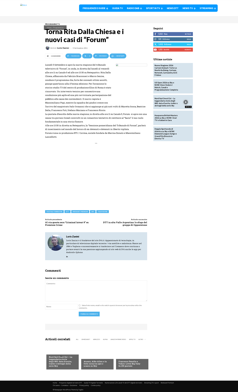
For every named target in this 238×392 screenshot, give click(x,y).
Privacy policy (84, 385)
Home (49, 27)
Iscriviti (188, 50)
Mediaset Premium (167, 383)
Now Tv (52, 352)
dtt (67, 212)
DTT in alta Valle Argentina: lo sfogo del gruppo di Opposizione (125, 223)
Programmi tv (58, 27)
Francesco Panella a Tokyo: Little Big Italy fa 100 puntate (129, 363)
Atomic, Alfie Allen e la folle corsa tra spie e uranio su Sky (95, 363)
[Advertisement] (96, 175)
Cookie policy (95, 385)
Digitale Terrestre (54, 212)
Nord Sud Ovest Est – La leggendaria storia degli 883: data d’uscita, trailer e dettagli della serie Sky (60, 361)
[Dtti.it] (35, 8)
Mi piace (188, 34)
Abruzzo (96, 339)
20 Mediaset (85, 339)
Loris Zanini (63, 48)
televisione (102, 212)
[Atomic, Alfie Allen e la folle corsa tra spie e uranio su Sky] (96, 355)
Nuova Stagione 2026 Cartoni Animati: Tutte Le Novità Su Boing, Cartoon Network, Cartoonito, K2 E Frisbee (166, 70)
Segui (189, 39)
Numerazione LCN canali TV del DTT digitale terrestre (123, 383)
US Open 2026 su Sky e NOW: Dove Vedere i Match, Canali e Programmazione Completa (166, 86)
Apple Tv (132, 339)
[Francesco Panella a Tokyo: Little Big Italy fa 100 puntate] (131, 355)
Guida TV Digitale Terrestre (93, 383)
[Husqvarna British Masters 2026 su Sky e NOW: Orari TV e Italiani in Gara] (186, 118)
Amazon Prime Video (118, 339)
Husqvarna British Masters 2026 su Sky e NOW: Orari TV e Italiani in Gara (166, 117)
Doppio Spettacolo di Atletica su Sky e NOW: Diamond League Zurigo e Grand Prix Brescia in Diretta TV (166, 134)
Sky (92, 212)
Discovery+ (123, 356)
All (77, 339)
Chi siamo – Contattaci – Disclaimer (65, 385)
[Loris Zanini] (48, 48)
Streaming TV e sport (151, 383)
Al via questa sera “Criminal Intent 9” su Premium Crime (67, 223)
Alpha (105, 339)
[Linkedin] (67, 256)
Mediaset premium (80, 212)
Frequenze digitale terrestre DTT (70, 383)
